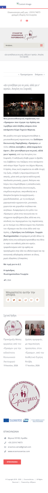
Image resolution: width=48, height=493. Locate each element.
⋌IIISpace (32, 482)
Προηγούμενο (26, 74)
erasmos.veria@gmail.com (19, 447)
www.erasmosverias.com (19, 451)
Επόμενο (39, 74)
